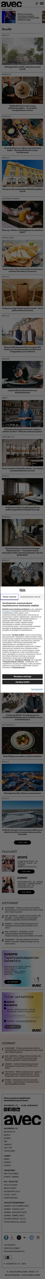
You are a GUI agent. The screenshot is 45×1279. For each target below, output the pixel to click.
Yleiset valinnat (9, 597)
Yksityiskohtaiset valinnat (30, 597)
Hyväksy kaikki (23, 682)
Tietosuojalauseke (37, 689)
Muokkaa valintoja (22, 676)
